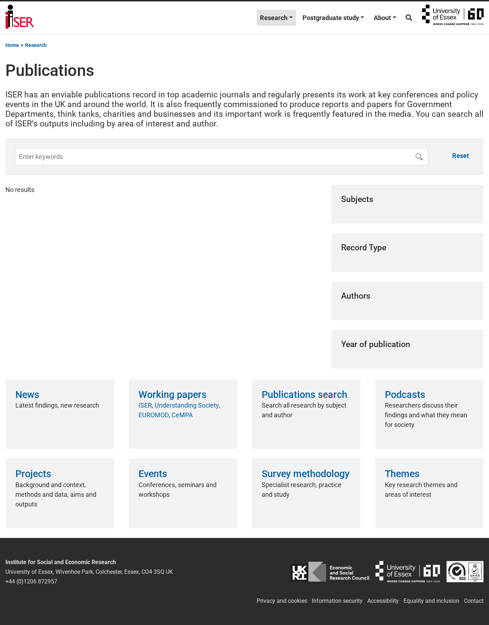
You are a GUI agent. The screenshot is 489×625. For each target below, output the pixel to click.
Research (273, 17)
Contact (474, 600)
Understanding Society (187, 405)
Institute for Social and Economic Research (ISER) (19, 17)
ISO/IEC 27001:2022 (465, 571)
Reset (460, 155)
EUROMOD (154, 415)
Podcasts (405, 394)
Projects (33, 474)
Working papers (173, 394)
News (27, 394)
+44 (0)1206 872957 (31, 581)
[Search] (409, 17)
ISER (145, 405)
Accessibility (383, 600)
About (382, 17)
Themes (402, 474)
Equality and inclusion (431, 600)
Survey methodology (305, 474)
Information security (337, 600)
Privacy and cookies (282, 600)
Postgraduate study (330, 17)
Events (153, 474)
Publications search (304, 394)
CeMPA (182, 415)
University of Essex (453, 17)
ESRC (330, 571)
